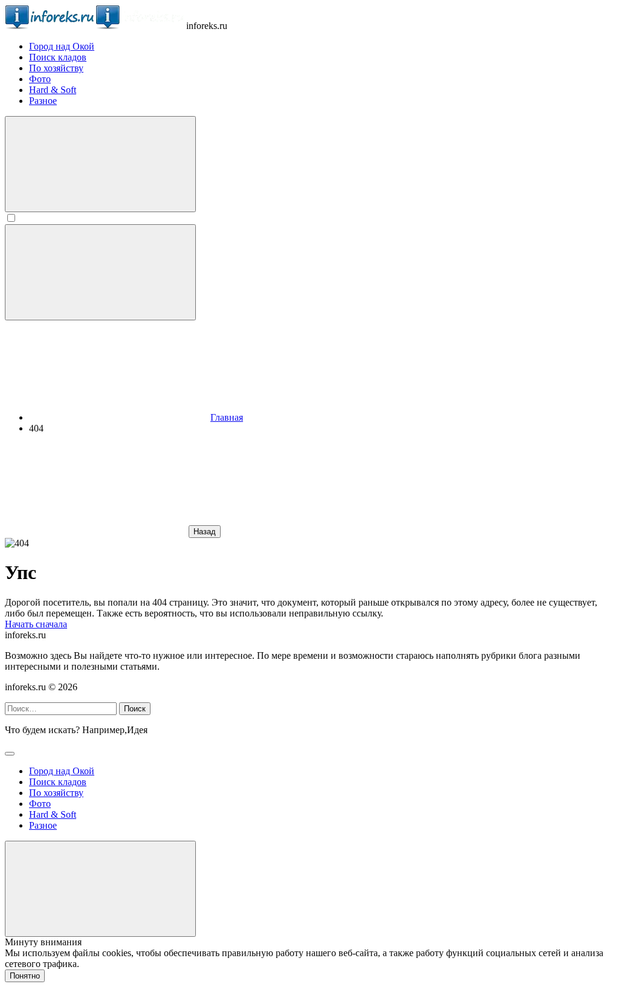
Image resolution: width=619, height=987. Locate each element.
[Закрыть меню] (100, 889)
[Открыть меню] (100, 272)
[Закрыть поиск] (10, 754)
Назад (204, 531)
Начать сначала (36, 624)
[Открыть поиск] (100, 164)
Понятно (25, 975)
